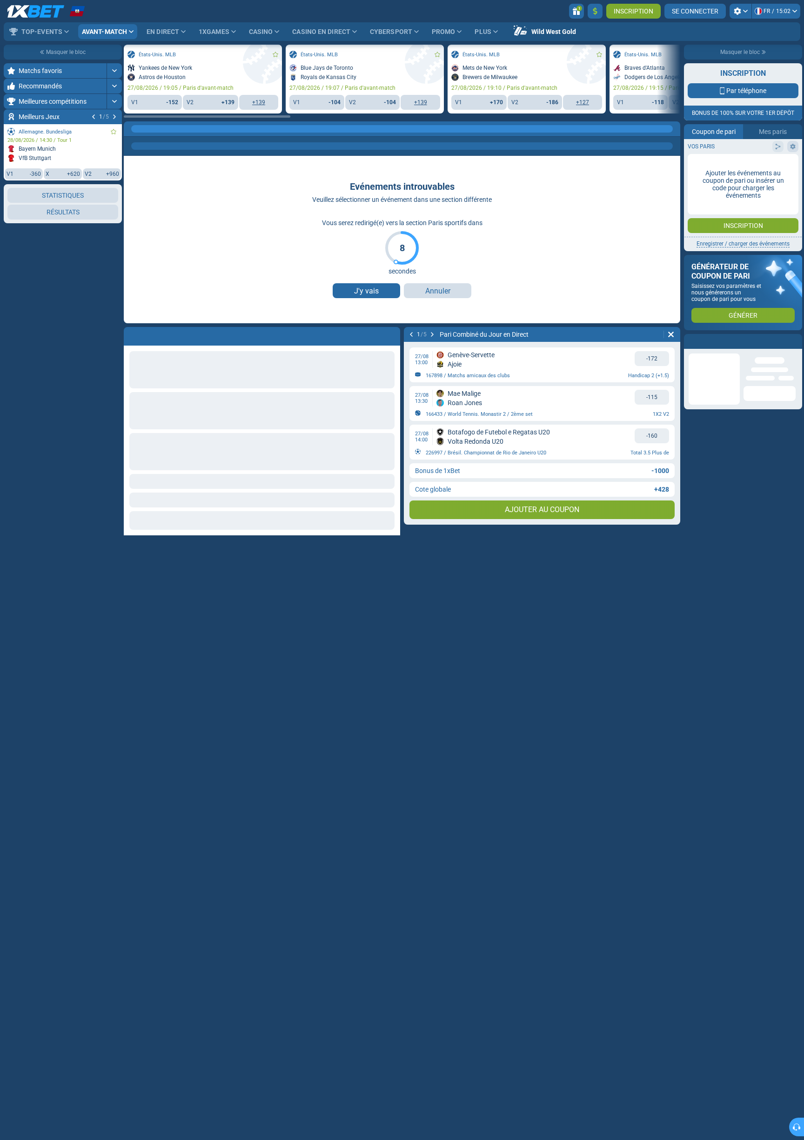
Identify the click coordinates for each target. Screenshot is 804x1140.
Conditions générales (738, 165)
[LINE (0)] (133, 128)
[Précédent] (93, 116)
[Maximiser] (114, 70)
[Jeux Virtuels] (150, 128)
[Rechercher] (672, 128)
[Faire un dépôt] (595, 11)
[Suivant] (114, 116)
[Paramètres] (740, 11)
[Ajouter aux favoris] (113, 131)
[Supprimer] (671, 334)
